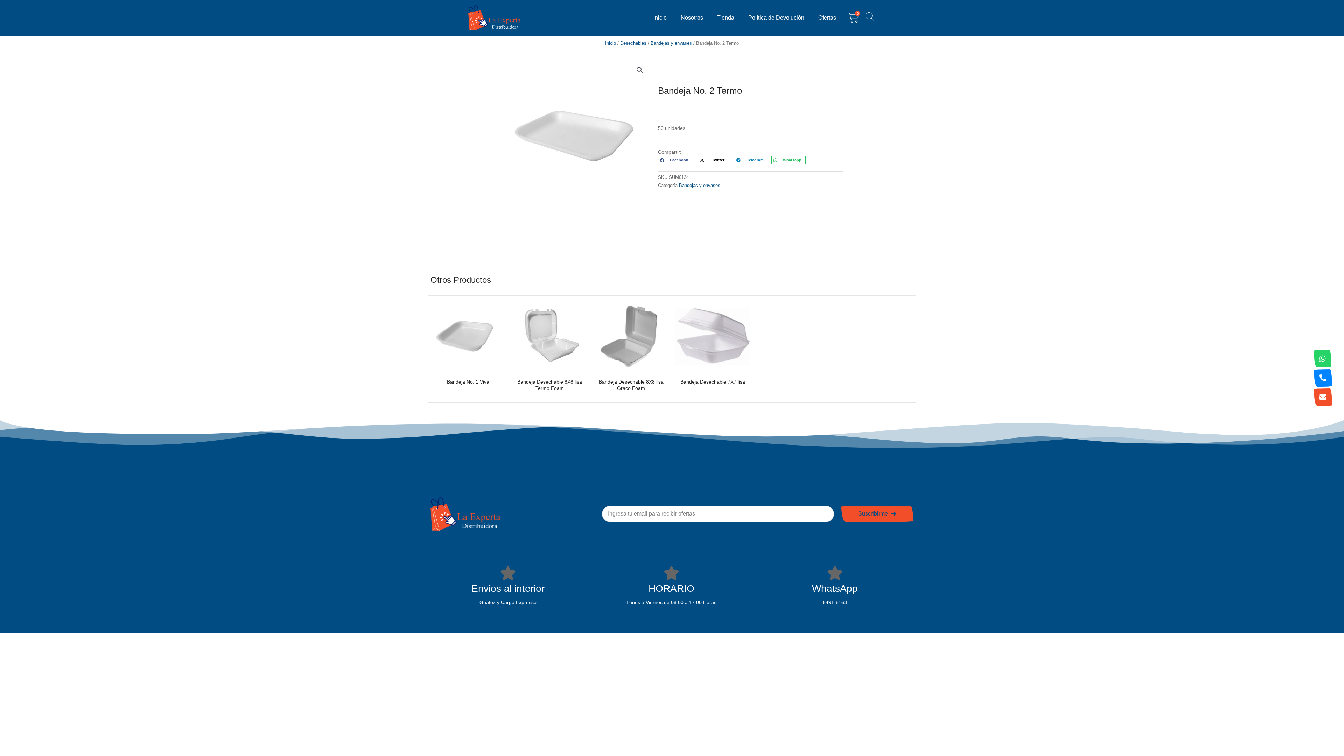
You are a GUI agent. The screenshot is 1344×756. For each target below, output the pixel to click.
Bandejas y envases (671, 43)
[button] (640, 70)
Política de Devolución (776, 18)
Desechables (633, 43)
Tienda (725, 18)
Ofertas (827, 18)
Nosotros (692, 18)
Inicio (660, 18)
